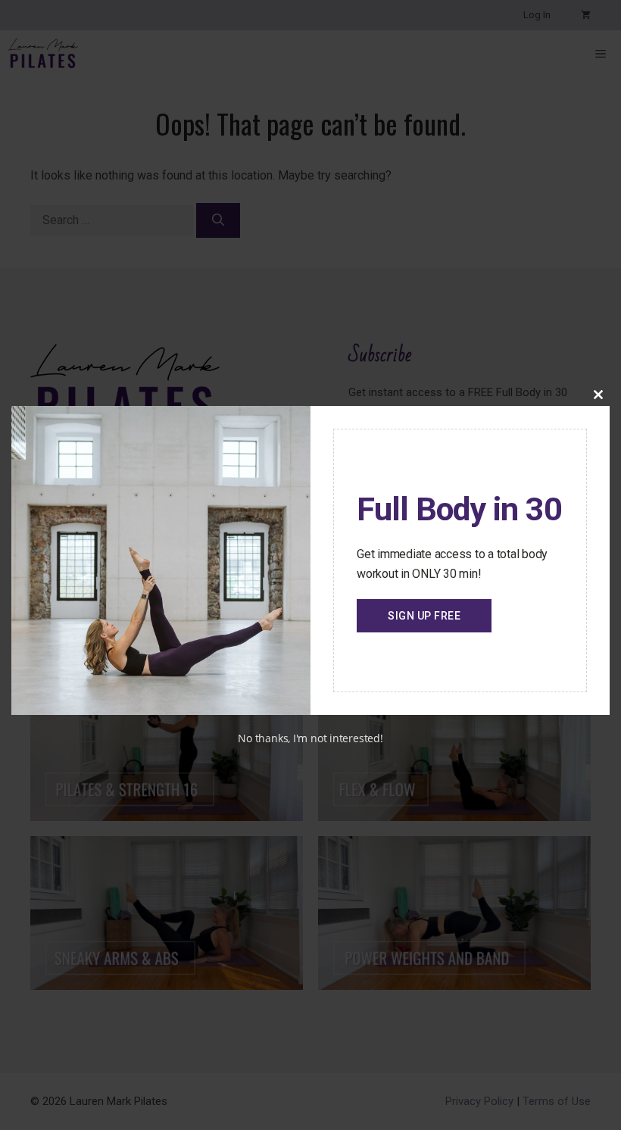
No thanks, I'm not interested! (310, 738)
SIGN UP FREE (424, 616)
